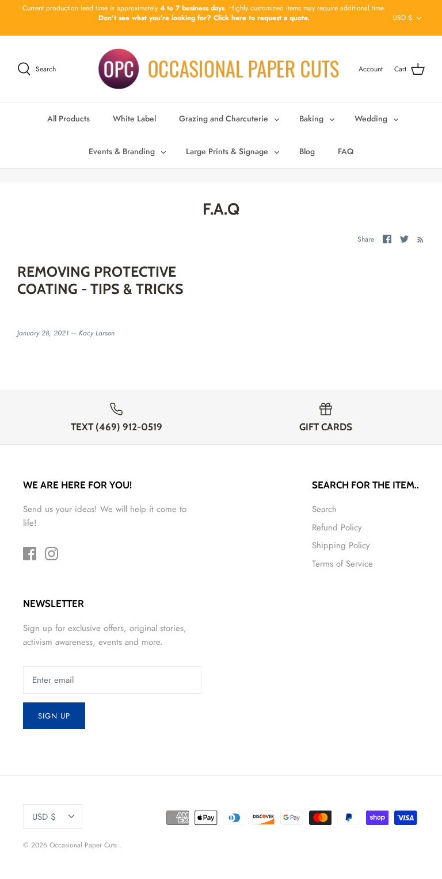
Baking (311, 118)
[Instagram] (51, 553)
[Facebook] (29, 553)
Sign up (54, 715)
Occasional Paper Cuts (84, 845)
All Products (68, 118)
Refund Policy (337, 527)
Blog (307, 151)
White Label (134, 118)
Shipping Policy (341, 545)
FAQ (345, 151)
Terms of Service (342, 563)
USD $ (402, 18)
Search (324, 509)
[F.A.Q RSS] (418, 239)
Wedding (371, 118)
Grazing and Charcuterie (223, 118)
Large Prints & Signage (227, 151)
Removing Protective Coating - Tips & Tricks (100, 280)
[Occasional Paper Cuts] (219, 68)
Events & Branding (122, 151)
